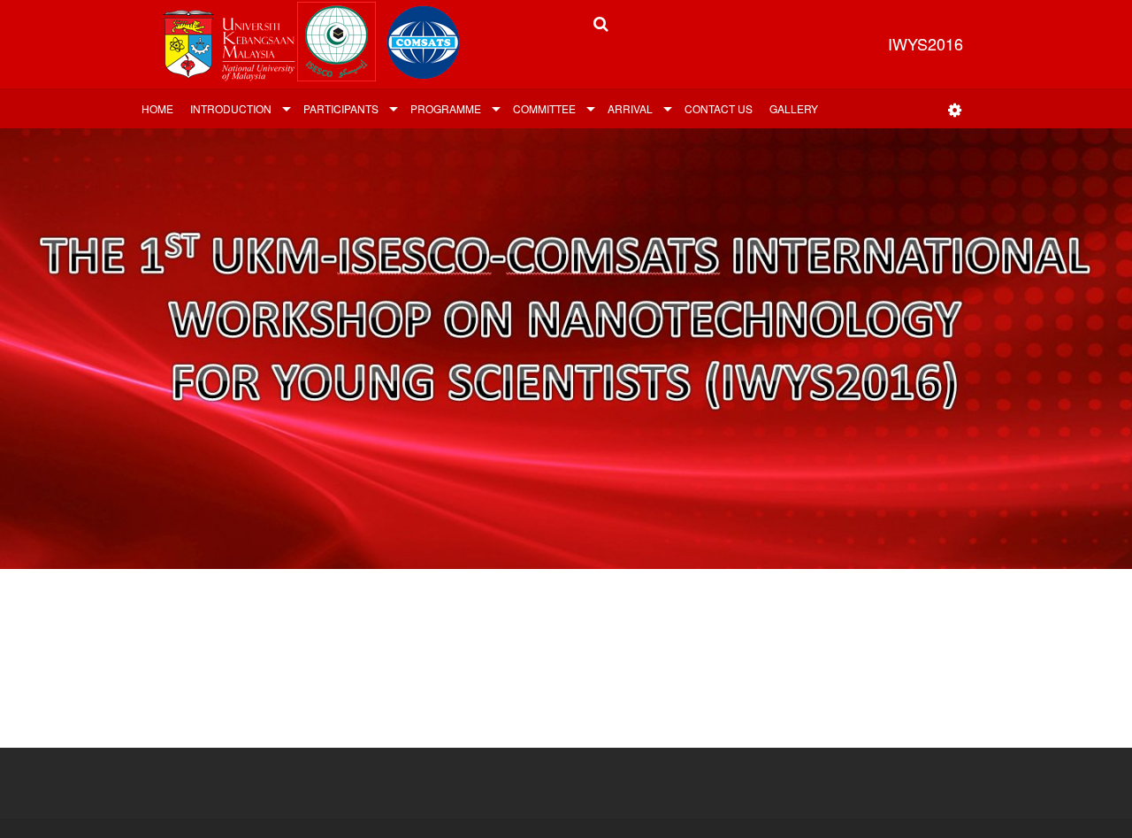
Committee (544, 108)
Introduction (231, 108)
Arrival (630, 108)
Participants (341, 108)
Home (157, 108)
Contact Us (719, 108)
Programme (445, 108)
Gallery (793, 108)
